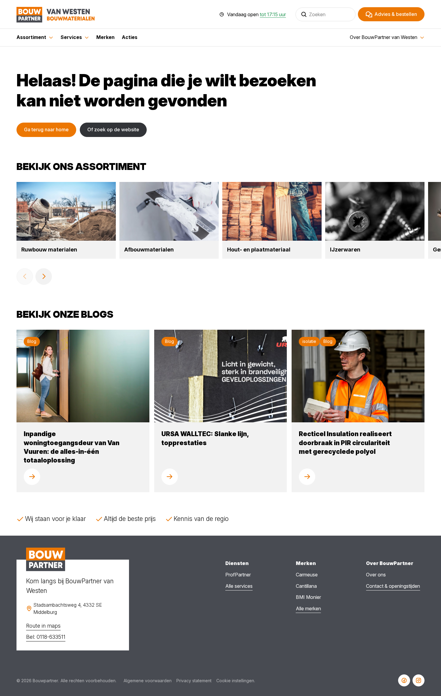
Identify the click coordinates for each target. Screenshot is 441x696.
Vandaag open (256, 14)
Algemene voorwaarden (148, 680)
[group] (66, 220)
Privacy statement (194, 680)
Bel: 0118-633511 (45, 637)
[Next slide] (43, 276)
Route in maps (43, 626)
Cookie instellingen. (235, 680)
